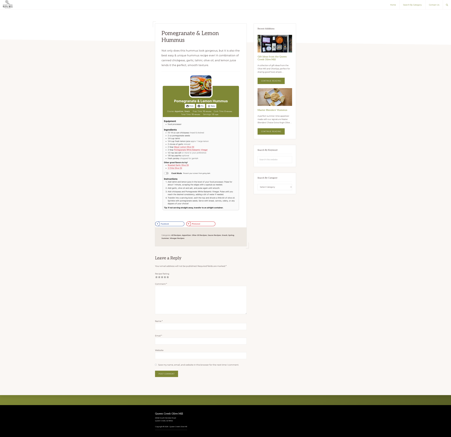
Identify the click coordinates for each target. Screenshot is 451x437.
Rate (212, 106)
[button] (447, 4)
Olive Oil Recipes (199, 235)
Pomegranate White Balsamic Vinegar (191, 150)
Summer (165, 238)
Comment (161, 284)
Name (159, 321)
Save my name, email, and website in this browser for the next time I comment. (198, 365)
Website (159, 350)
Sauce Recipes (214, 235)
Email (158, 336)
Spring (231, 235)
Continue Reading (273, 82)
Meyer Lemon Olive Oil (184, 147)
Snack (224, 235)
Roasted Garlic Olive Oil (178, 165)
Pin (202, 106)
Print (191, 106)
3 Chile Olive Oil (175, 168)
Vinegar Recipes (177, 238)
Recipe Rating (162, 274)
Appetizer (186, 235)
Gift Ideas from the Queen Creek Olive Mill (272, 58)
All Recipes (176, 235)
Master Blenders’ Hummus (272, 110)
